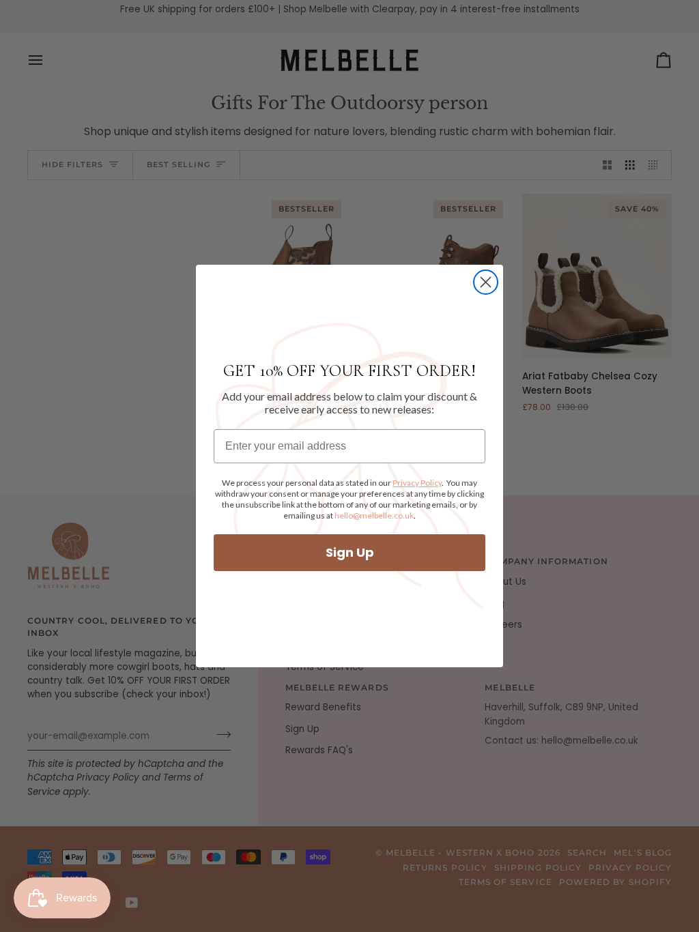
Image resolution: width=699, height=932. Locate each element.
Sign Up (350, 552)
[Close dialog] (486, 282)
